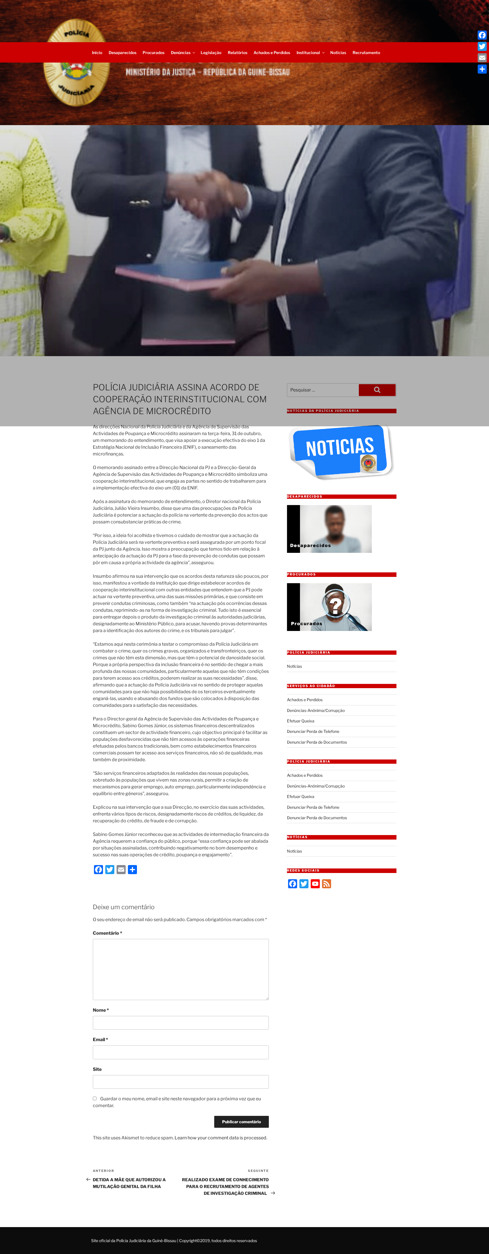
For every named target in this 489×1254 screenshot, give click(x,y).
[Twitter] (482, 46)
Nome (101, 1010)
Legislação (211, 52)
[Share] (482, 69)
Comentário (107, 933)
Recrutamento (366, 52)
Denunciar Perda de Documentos (317, 742)
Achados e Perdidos (272, 52)
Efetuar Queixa (300, 720)
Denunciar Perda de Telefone (313, 731)
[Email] (482, 57)
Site (97, 1069)
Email (100, 1039)
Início (97, 52)
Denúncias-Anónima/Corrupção (316, 710)
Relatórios (237, 52)
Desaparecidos (122, 52)
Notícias (338, 52)
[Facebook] (482, 35)
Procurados (153, 52)
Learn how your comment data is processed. (221, 1137)
